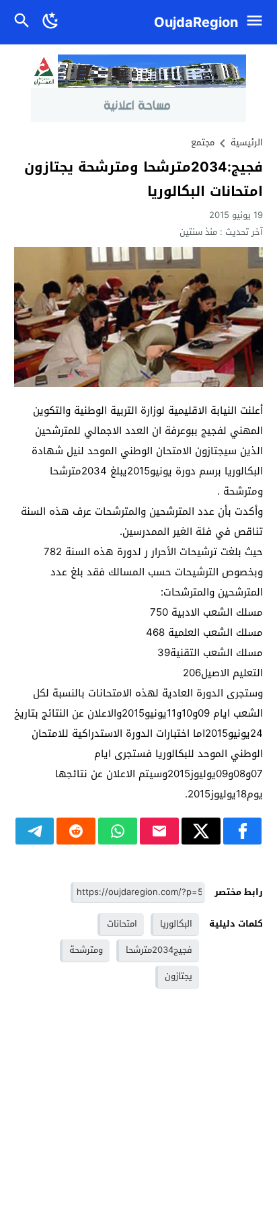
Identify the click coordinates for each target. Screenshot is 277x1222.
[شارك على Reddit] (76, 831)
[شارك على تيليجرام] (35, 831)
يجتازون (178, 976)
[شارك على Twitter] (201, 831)
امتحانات (122, 923)
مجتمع (202, 142)
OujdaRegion (196, 22)
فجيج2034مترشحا (159, 949)
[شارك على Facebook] (243, 831)
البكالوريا (176, 923)
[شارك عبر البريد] (159, 831)
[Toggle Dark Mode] (51, 22)
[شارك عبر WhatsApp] (118, 831)
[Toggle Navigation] (258, 22)
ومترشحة (86, 949)
